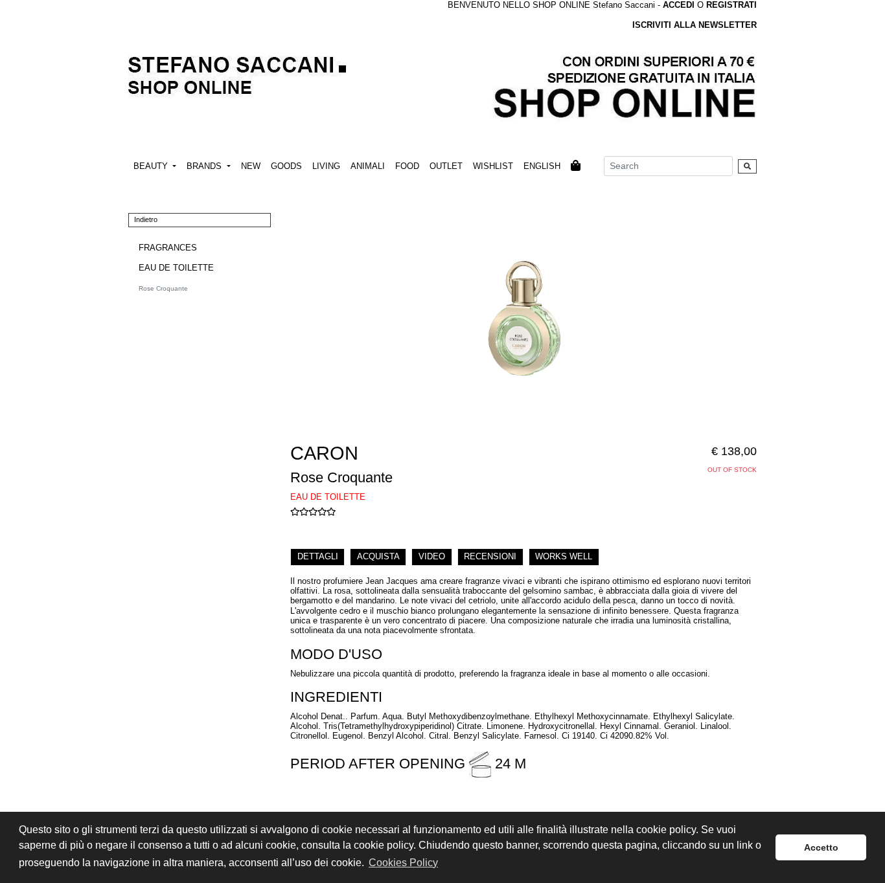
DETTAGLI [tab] (317, 556)
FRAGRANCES (168, 247)
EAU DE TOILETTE (176, 268)
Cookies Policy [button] (403, 862)
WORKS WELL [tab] (563, 556)
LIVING (326, 166)
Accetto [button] (821, 847)
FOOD (407, 166)
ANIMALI (368, 166)
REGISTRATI (731, 5)
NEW (250, 166)
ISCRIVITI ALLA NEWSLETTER (694, 25)
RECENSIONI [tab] (490, 556)
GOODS (286, 166)
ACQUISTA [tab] (378, 556)
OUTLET (446, 166)
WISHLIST (493, 166)
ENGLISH (541, 166)
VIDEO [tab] (432, 556)
